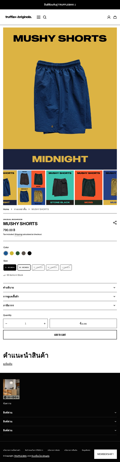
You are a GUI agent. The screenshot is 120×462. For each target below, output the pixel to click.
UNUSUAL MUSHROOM (12, 219)
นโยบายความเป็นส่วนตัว (11, 450)
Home (6, 209)
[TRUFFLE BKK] (18, 17)
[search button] (45, 17)
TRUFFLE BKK (20, 456)
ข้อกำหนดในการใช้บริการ (34, 450)
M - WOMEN (24, 269)
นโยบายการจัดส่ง (54, 450)
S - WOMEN (10, 269)
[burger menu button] (38, 17)
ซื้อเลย (83, 323)
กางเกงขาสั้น (20, 209)
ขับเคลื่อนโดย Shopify (40, 456)
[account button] (109, 17)
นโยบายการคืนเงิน (70, 450)
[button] (115, 17)
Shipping (18, 234)
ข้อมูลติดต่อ (86, 450)
